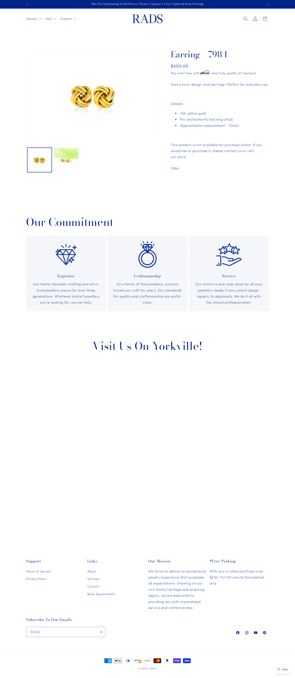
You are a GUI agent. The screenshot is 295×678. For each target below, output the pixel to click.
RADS (153, 668)
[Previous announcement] (27, 4)
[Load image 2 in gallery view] (66, 160)
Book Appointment (101, 594)
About (92, 571)
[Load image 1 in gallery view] (39, 160)
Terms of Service (38, 571)
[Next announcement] (267, 4)
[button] (33, 18)
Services (93, 579)
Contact (93, 586)
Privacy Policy (36, 579)
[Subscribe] (100, 632)
